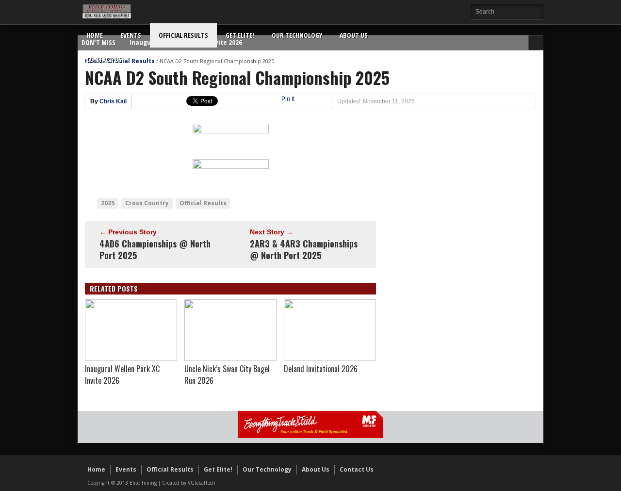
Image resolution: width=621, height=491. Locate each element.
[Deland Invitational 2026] (330, 358)
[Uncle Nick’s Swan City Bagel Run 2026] (230, 358)
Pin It (287, 99)
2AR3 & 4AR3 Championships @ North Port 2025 (304, 249)
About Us (354, 35)
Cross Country (147, 203)
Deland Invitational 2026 (321, 369)
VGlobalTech (201, 482)
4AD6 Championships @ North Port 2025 (155, 249)
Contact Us (104, 59)
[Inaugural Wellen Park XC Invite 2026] (131, 358)
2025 (107, 203)
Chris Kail (113, 101)
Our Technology (297, 35)
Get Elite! (240, 35)
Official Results (183, 35)
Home (94, 35)
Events (130, 35)
